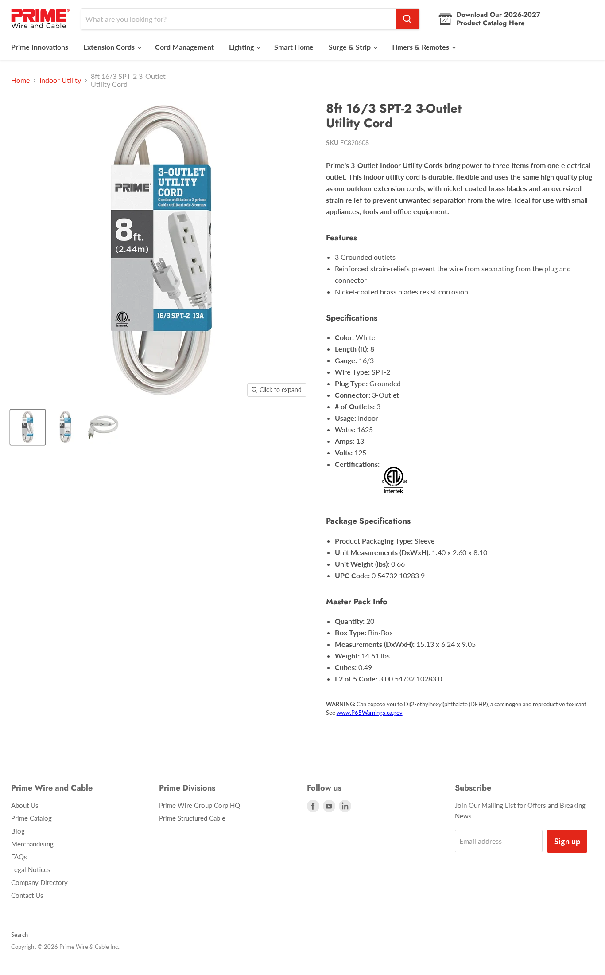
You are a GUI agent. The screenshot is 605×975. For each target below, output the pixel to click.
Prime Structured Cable (192, 818)
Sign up (567, 841)
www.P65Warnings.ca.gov (370, 712)
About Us (25, 805)
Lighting (242, 47)
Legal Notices (30, 869)
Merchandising (32, 844)
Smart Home (294, 47)
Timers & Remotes (421, 47)
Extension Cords (109, 47)
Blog (18, 831)
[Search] (407, 19)
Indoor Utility (60, 80)
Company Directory (39, 882)
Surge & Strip (350, 47)
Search (19, 934)
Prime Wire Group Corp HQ (199, 805)
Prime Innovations (39, 47)
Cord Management (184, 47)
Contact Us (27, 895)
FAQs (19, 857)
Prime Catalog (31, 818)
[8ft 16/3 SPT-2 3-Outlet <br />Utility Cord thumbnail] (27, 427)
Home (20, 80)
